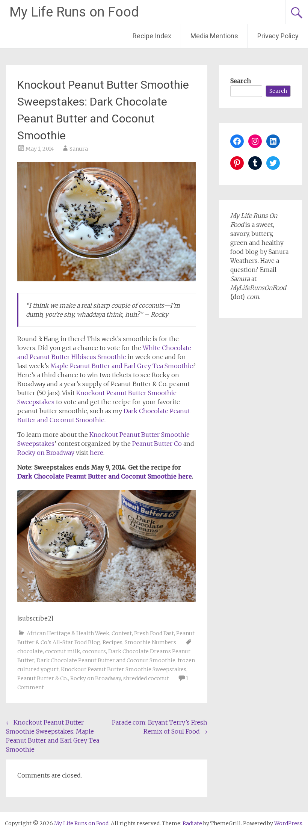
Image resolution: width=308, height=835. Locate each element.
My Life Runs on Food (74, 12)
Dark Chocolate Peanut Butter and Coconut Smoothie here (104, 476)
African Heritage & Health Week (68, 633)
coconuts (94, 651)
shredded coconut (146, 678)
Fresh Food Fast (154, 633)
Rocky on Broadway (46, 452)
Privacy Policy (278, 36)
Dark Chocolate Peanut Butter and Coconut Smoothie (105, 660)
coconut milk (62, 651)
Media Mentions (214, 36)
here (96, 452)
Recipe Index (152, 36)
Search (240, 81)
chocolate (30, 651)
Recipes (112, 642)
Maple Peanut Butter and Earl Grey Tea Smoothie (121, 366)
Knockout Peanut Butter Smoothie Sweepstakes (123, 669)
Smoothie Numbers (150, 642)
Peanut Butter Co (157, 443)
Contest (122, 633)
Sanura (78, 148)
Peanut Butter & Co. (42, 678)
